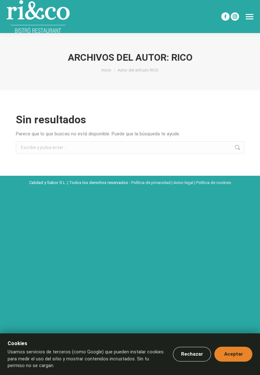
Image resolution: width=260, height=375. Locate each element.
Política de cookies (213, 182)
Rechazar (192, 354)
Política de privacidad (151, 182)
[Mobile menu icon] (249, 17)
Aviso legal (183, 182)
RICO (181, 57)
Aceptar (233, 354)
